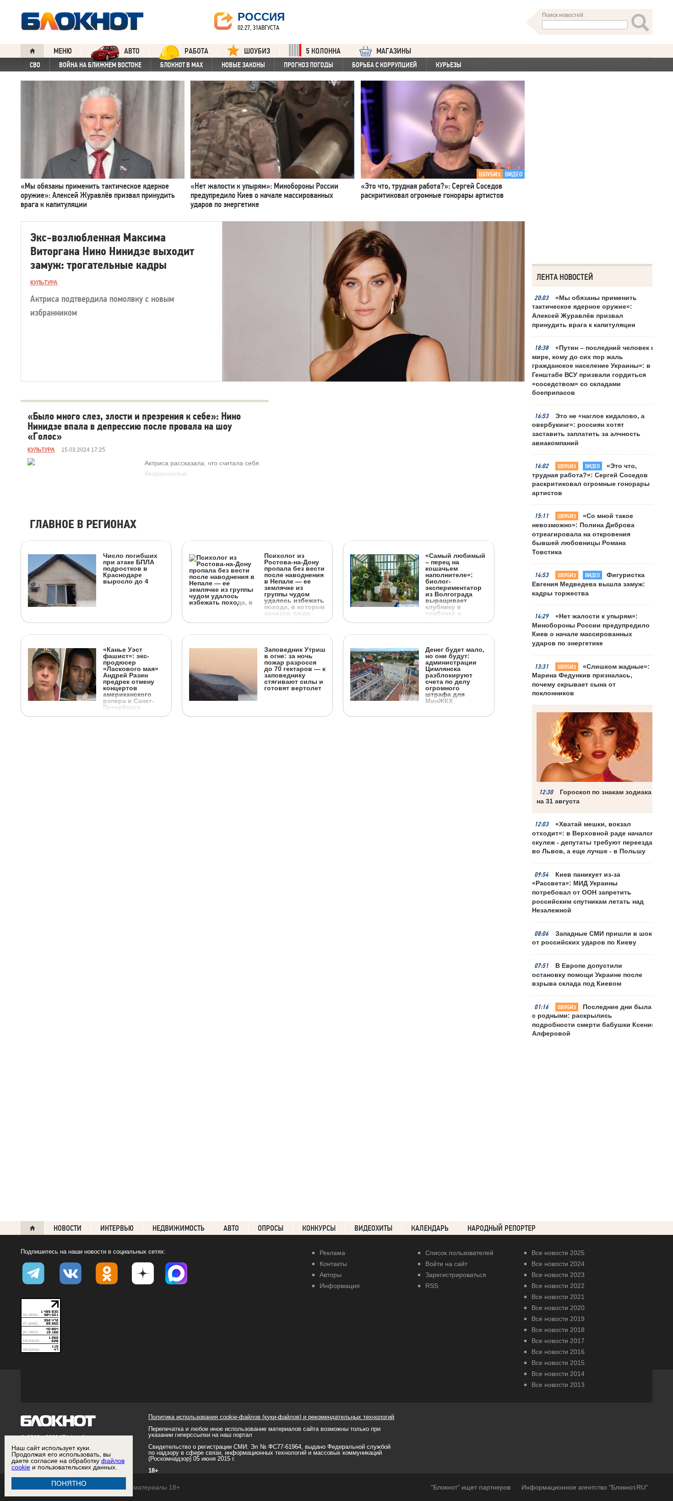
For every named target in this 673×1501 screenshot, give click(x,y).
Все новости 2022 (558, 1285)
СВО (35, 65)
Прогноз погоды (308, 65)
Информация (340, 1285)
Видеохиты (373, 1228)
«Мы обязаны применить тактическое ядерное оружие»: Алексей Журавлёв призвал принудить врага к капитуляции (584, 311)
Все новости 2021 (558, 1296)
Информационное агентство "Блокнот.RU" (584, 1487)
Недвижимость (178, 1228)
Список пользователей (459, 1252)
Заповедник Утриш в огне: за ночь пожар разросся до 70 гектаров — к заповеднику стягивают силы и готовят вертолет (295, 668)
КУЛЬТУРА (44, 282)
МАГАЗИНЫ (393, 51)
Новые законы (243, 65)
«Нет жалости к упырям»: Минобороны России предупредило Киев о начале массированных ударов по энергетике (591, 629)
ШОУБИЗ (257, 51)
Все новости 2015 (558, 1362)
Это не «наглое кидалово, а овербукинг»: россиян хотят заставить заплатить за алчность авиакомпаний (588, 429)
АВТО (132, 51)
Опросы (270, 1228)
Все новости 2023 (558, 1274)
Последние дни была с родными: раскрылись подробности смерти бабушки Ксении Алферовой (594, 1020)
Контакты (333, 1263)
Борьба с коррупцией (384, 65)
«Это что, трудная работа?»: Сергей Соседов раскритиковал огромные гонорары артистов (591, 479)
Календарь (430, 1228)
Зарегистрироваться (455, 1274)
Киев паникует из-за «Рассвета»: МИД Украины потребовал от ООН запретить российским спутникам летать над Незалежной (588, 892)
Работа (196, 51)
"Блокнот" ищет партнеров (470, 1487)
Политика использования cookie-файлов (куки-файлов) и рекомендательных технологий (271, 1417)
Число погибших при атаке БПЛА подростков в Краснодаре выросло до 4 (130, 568)
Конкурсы (319, 1228)
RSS (431, 1285)
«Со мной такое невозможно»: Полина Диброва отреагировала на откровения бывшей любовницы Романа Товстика (583, 533)
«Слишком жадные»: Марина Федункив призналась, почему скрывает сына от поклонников (591, 680)
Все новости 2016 (558, 1351)
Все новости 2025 (558, 1252)
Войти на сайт (446, 1263)
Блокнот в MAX (181, 65)
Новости (67, 1228)
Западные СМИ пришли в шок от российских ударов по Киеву (592, 938)
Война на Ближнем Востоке (100, 65)
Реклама (332, 1252)
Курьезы (448, 65)
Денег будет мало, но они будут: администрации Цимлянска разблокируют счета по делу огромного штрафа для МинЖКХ (454, 675)
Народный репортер (501, 1228)
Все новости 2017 (558, 1340)
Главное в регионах (83, 524)
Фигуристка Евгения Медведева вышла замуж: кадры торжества (588, 583)
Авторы (331, 1274)
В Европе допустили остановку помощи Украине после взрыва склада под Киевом (587, 974)
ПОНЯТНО (69, 1483)
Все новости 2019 (558, 1318)
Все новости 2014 (558, 1373)
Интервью (117, 1228)
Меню (63, 51)
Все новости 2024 (558, 1263)
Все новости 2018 (558, 1329)
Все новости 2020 (558, 1307)
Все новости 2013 (558, 1384)
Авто (231, 1228)
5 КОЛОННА (323, 51)
